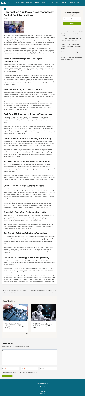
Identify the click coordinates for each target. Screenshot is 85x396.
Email (23, 369)
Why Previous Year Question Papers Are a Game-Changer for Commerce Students (14, 290)
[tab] (26, 333)
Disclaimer (42, 393)
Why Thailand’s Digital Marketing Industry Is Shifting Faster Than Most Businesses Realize (72, 33)
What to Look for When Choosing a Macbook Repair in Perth (15, 326)
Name (4, 369)
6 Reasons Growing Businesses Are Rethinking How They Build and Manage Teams (71, 46)
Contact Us (47, 4)
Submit (72, 23)
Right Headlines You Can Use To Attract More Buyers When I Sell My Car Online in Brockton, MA (44, 290)
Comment (5, 351)
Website (42, 369)
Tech (5, 9)
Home (17, 2)
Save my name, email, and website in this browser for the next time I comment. (20, 372)
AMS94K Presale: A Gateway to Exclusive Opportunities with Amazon (42, 326)
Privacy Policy (42, 391)
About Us (42, 387)
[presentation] (15, 312)
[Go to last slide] (5, 318)
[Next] (53, 318)
